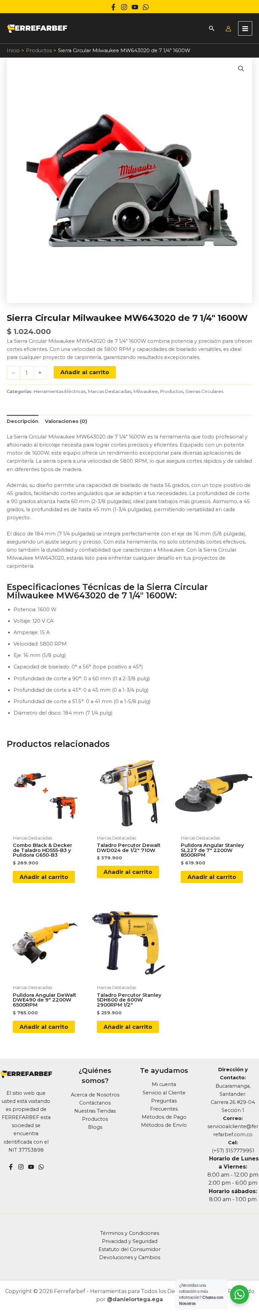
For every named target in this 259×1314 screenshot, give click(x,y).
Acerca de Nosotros (95, 1095)
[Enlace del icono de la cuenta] (228, 29)
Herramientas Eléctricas (60, 391)
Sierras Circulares (204, 391)
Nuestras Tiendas (95, 1111)
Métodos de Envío (164, 1125)
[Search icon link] (212, 29)
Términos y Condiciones (129, 1233)
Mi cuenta (164, 1084)
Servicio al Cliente (164, 1093)
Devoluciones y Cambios (129, 1257)
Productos (171, 391)
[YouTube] (31, 1167)
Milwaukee (146, 391)
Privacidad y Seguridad (129, 1241)
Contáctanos (95, 1103)
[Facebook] (113, 7)
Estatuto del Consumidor (129, 1249)
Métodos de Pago (164, 1117)
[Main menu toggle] (245, 28)
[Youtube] (135, 7)
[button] (241, 69)
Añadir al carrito (84, 372)
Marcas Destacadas (109, 391)
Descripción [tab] (22, 421)
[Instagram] (124, 7)
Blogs (95, 1127)
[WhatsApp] (145, 7)
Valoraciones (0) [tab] (66, 421)
